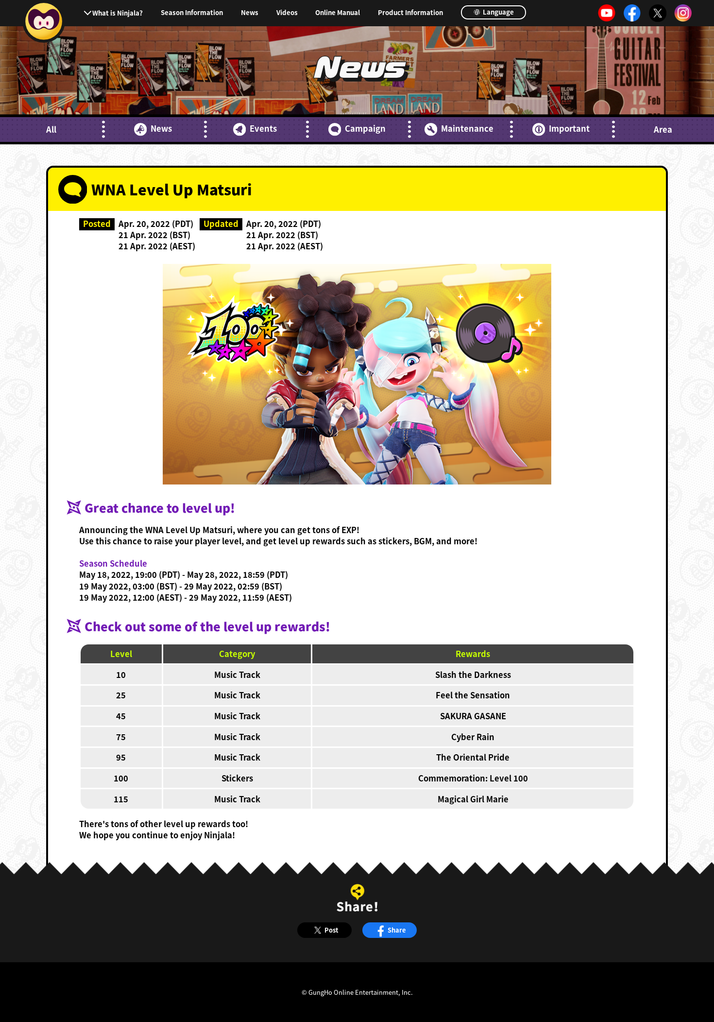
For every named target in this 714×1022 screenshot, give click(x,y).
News (249, 12)
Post (331, 930)
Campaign (365, 128)
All (51, 129)
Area (663, 129)
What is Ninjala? (117, 12)
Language (497, 12)
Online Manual (337, 12)
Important (569, 128)
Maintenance (467, 128)
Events (263, 128)
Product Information (410, 12)
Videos (287, 12)
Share (397, 930)
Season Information (192, 12)
